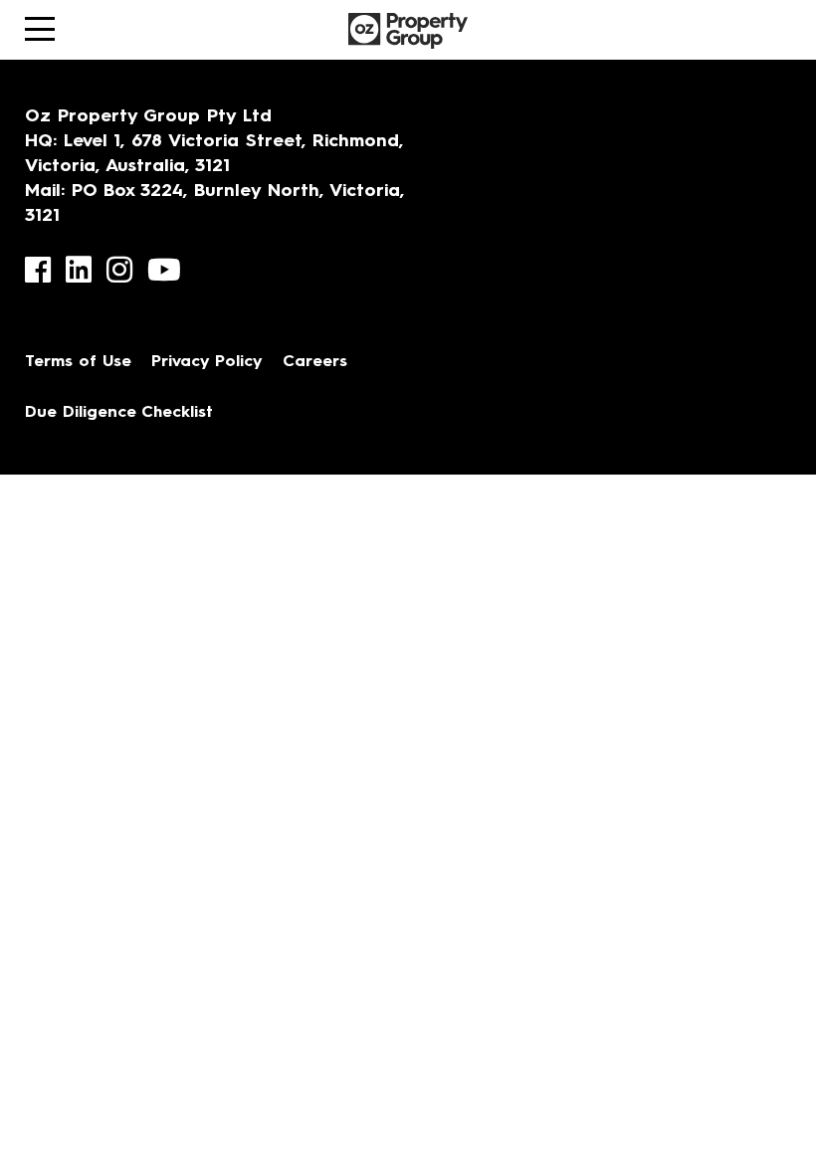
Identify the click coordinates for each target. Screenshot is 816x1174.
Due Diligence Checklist (119, 413)
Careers (315, 362)
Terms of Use (78, 362)
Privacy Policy (207, 362)
